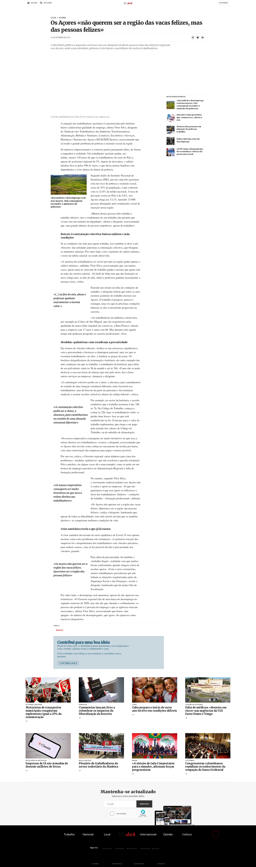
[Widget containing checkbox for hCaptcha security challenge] (128, 813)
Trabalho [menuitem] (69, 834)
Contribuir (95, 864)
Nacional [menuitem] (88, 834)
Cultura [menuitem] (187, 834)
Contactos (161, 864)
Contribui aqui (68, 663)
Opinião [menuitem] (168, 834)
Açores (59, 630)
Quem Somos (139, 864)
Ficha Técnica (117, 864)
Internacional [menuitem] (148, 834)
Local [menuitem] (107, 834)
